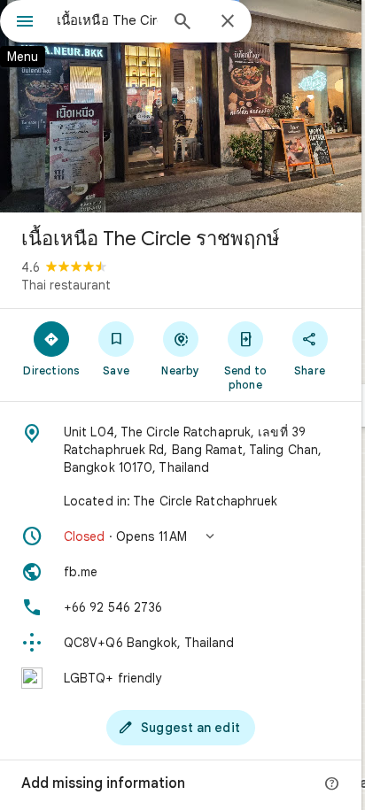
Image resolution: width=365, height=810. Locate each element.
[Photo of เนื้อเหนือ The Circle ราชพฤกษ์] (180, 106)
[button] (180, 536)
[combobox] (107, 20)
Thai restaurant (66, 285)
